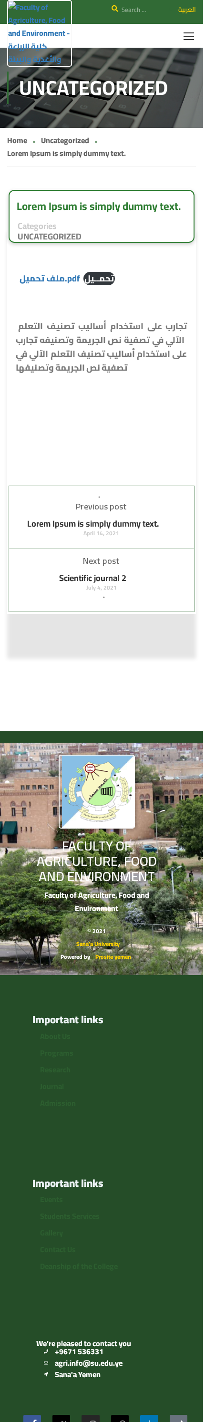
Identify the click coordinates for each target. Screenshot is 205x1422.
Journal (52, 1086)
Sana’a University (98, 943)
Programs (56, 1053)
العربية (187, 9)
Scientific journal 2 (92, 578)
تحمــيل (99, 278)
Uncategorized (65, 140)
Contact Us (58, 1249)
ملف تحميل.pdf (50, 278)
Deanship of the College (79, 1266)
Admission (58, 1103)
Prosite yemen (113, 956)
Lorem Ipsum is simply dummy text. (93, 523)
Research (55, 1069)
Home (17, 140)
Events (51, 1199)
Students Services (70, 1216)
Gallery (52, 1232)
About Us (55, 1036)
